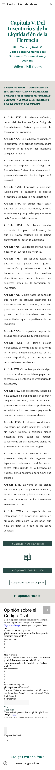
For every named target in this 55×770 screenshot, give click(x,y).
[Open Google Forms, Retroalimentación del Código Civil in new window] (46, 610)
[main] (27, 44)
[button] (3, 4)
